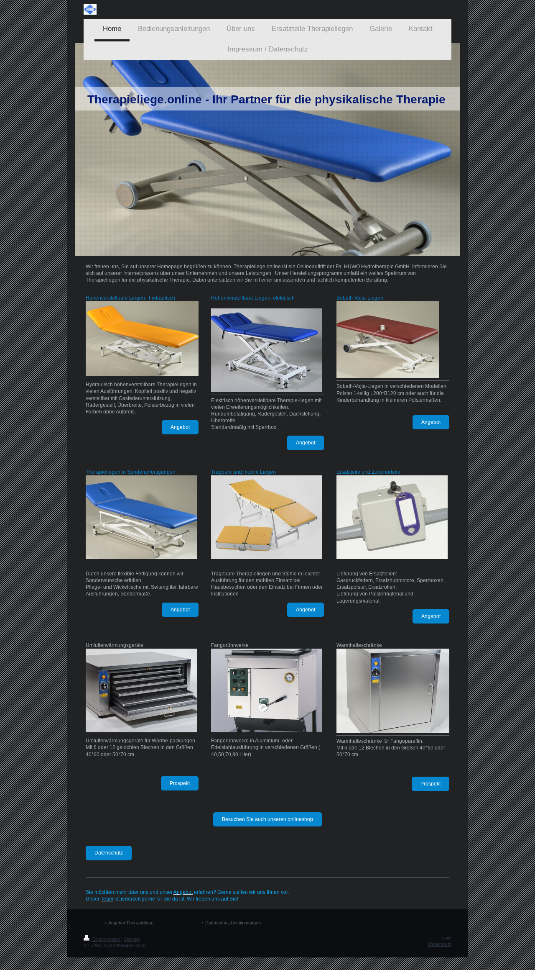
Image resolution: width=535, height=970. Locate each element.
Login (446, 937)
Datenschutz (108, 853)
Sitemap (132, 939)
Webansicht (439, 944)
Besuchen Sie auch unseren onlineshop (267, 819)
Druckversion (106, 939)
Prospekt (180, 783)
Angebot (180, 427)
